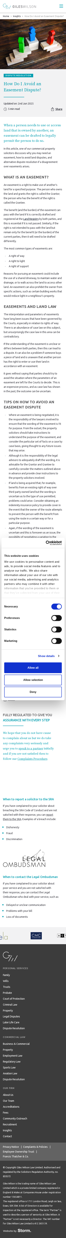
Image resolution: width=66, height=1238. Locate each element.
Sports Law (9, 1067)
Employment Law (12, 1055)
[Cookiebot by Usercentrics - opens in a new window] (46, 543)
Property (8, 1010)
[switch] (56, 618)
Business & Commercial (16, 1043)
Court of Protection (14, 998)
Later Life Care (11, 1022)
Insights (17, 16)
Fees (5, 1112)
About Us (8, 1094)
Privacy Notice (11, 1147)
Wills (6, 980)
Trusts (6, 986)
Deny (33, 691)
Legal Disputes (11, 1016)
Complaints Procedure (32, 759)
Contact (7, 1136)
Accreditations (11, 1106)
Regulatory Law (12, 1061)
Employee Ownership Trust (18, 1151)
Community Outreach (15, 1118)
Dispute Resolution (14, 1028)
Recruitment (10, 1124)
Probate (7, 992)
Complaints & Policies (35, 1147)
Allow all (32, 667)
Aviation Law (10, 1073)
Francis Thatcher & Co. (16, 1156)
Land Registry (31, 218)
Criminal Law (10, 1004)
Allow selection (33, 679)
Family (6, 975)
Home (6, 16)
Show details (46, 656)
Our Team (8, 1100)
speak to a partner (31, 748)
